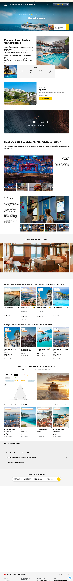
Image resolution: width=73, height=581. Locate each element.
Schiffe (10, 36)
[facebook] (63, 574)
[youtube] (68, 574)
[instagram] (59, 574)
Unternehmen (7, 580)
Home (5, 36)
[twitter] (61, 574)
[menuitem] (17, 479)
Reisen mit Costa (12, 4)
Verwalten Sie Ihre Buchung (29, 4)
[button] (51, 4)
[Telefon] (46, 4)
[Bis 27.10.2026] (67, 27)
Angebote (20, 4)
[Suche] (48, 4)
